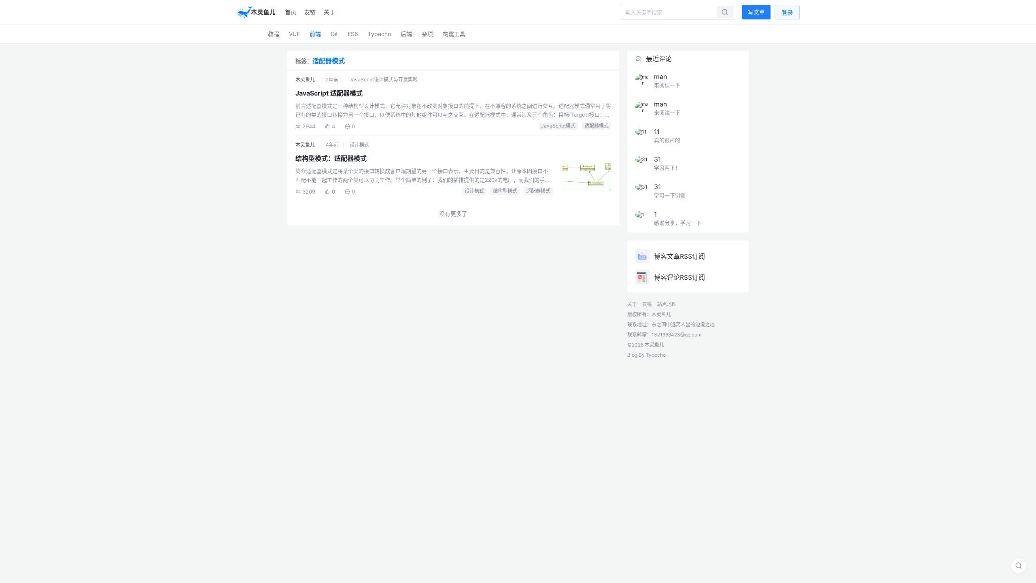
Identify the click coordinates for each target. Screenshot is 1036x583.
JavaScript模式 (558, 126)
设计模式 (359, 145)
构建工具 (454, 33)
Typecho (379, 33)
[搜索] (1018, 565)
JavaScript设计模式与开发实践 (383, 80)
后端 (406, 33)
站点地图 (667, 304)
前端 (315, 33)
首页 (290, 12)
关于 (329, 12)
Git (334, 33)
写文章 (756, 12)
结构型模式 (505, 191)
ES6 (353, 33)
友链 (310, 12)
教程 (273, 33)
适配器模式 (596, 126)
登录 (787, 12)
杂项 (427, 33)
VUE (294, 33)
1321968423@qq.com (676, 335)
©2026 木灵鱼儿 (645, 345)
